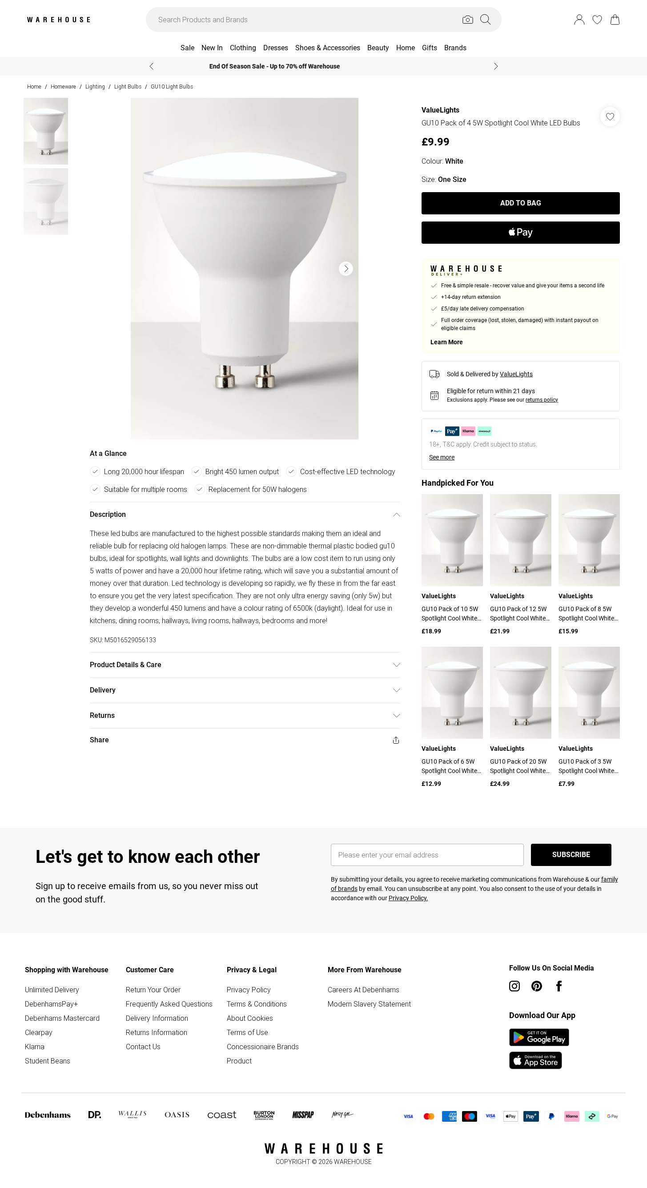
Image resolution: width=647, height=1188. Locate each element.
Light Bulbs (127, 86)
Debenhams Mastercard (62, 1018)
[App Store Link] (539, 1048)
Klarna (34, 1046)
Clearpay (38, 1032)
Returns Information (156, 1032)
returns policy (542, 400)
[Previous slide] (151, 66)
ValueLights (440, 110)
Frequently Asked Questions (169, 1003)
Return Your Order (153, 989)
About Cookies (250, 1018)
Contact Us (143, 1046)
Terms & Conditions (257, 1003)
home (34, 86)
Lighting (95, 86)
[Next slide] (496, 66)
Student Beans (47, 1060)
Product (239, 1060)
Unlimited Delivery (52, 989)
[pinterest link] (536, 986)
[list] (244, 268)
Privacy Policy (249, 989)
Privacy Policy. (408, 898)
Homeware (63, 86)
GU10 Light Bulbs (172, 86)
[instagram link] (514, 986)
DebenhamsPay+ (51, 1003)
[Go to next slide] (346, 269)
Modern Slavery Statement (369, 1003)
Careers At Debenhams (363, 989)
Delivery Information (157, 1018)
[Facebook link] (559, 986)
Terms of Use (247, 1032)
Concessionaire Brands (263, 1046)
